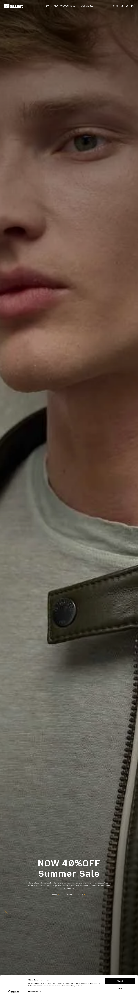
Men (56, 6)
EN (114, 6)
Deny (120, 988)
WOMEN (64, 6)
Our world (87, 6)
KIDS (72, 6)
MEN (54, 894)
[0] (132, 6)
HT (78, 6)
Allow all (120, 981)
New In (48, 6)
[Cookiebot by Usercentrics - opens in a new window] (14, 991)
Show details (33, 992)
